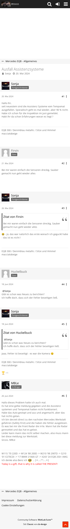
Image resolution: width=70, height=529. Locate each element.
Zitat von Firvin (13, 217)
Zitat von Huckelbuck (17, 333)
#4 (63, 284)
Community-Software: (35, 519)
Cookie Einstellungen (13, 505)
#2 (63, 163)
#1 (63, 96)
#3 (63, 208)
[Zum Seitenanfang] (65, 524)
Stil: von (35, 524)
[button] (49, 4)
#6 (63, 395)
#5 (63, 324)
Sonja (8, 73)
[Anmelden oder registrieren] (57, 4)
